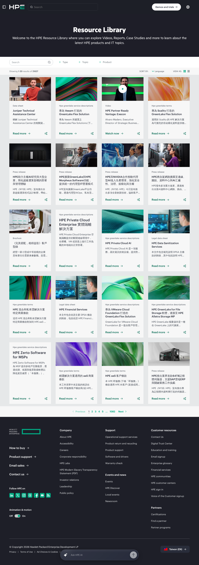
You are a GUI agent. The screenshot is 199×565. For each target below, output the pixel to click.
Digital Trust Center (161, 443)
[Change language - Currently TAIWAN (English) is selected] (187, 6)
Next (121, 411)
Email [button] (16, 465)
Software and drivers (116, 456)
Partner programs (160, 527)
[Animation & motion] (17, 516)
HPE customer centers (163, 482)
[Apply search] (49, 62)
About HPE (66, 436)
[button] (4, 7)
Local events (112, 494)
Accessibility (66, 443)
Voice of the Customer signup (167, 496)
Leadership (66, 486)
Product (20, 457)
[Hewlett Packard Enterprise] (16, 7)
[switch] (16, 516)
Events (109, 481)
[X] (17, 495)
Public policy (67, 493)
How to (17, 448)
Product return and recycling (121, 443)
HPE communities (161, 476)
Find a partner (159, 520)
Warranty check (114, 463)
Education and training (163, 450)
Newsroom (111, 501)
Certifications (158, 514)
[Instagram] (24, 495)
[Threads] (30, 495)
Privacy (12, 552)
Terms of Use (26, 552)
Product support (114, 450)
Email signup (158, 456)
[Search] (31, 7)
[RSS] (48, 495)
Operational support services (121, 436)
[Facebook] (36, 495)
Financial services (161, 469)
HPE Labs (65, 463)
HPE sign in (157, 489)
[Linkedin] (11, 495)
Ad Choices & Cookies (47, 552)
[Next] (125, 411)
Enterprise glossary (161, 463)
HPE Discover (112, 488)
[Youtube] (42, 495)
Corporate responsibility (73, 456)
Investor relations (69, 479)
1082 (112, 411)
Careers (64, 450)
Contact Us (157, 436)
